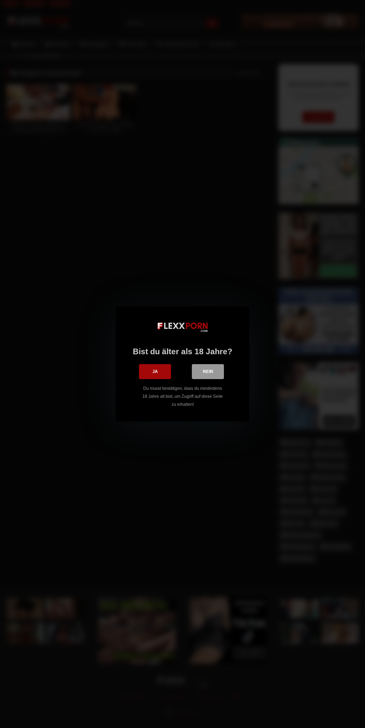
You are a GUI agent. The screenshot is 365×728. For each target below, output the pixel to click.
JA (155, 371)
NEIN (208, 371)
